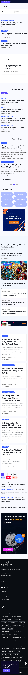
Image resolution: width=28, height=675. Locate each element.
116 (15, 475)
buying (3, 619)
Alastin (9, 611)
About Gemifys (7, 194)
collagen (22, 622)
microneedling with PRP (8, 640)
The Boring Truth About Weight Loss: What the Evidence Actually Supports (11, 398)
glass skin (10, 628)
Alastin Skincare (18, 611)
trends (4, 660)
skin (10, 654)
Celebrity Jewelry (21, 199)
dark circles (5, 625)
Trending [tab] (14, 477)
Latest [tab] (3, 477)
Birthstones (21, 194)
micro (15, 634)
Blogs (3, 93)
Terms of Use (6, 667)
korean (4, 634)
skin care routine (17, 657)
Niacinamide (18, 645)
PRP (19, 651)
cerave (9, 619)
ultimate (11, 660)
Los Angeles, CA (5, 573)
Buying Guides (7, 199)
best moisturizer (16, 616)
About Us (4, 591)
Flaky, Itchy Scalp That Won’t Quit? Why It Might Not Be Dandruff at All (12, 452)
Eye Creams (20, 204)
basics (17, 613)
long (10, 634)
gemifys (21, 625)
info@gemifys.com (6, 575)
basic (12, 613)
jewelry (17, 631)
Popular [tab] (9, 477)
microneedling (5, 637)
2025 (3, 611)
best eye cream (5, 616)
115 (11, 475)
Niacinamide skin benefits (19, 648)
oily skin (4, 651)
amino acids (5, 613)
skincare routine (6, 657)
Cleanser (7, 204)
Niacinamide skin (6, 648)
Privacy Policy (8, 666)
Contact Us (4, 594)
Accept (6, 670)
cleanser (4, 622)
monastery (20, 643)
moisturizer (20, 640)
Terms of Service (6, 596)
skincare (16, 654)
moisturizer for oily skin (8, 643)
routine (4, 654)
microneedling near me (17, 637)
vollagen (18, 660)
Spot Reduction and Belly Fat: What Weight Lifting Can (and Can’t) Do (12, 370)
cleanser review (13, 622)
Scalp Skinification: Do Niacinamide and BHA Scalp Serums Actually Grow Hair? (12, 425)
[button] (10, 184)
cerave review (18, 619)
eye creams (13, 625)
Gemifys (7, 71)
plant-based (12, 651)
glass (3, 628)
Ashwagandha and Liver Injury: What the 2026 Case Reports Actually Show (12, 66)
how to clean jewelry (7, 631)
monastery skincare (7, 645)
